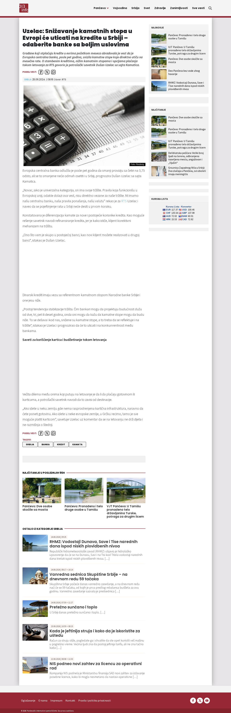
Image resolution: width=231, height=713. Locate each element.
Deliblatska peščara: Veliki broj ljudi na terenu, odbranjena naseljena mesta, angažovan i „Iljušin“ (186, 157)
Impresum (56, 700)
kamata (77, 444)
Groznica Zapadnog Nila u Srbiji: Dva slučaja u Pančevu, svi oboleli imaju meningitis (187, 171)
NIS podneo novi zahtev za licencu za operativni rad (96, 666)
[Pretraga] (210, 8)
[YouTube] (206, 700)
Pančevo (100, 8)
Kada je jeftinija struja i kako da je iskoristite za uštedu (95, 633)
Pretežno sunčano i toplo (73, 607)
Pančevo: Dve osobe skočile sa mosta (37, 508)
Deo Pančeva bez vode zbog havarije (184, 72)
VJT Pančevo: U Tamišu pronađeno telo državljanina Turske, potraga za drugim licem (125, 511)
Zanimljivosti (179, 8)
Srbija (135, 8)
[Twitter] (200, 700)
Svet (147, 8)
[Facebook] (193, 700)
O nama (42, 700)
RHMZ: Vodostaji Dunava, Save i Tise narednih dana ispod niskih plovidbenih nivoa (93, 544)
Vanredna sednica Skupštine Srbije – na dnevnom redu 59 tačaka (89, 576)
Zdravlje (160, 8)
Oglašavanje (28, 700)
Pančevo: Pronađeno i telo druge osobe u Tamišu (84, 508)
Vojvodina (120, 8)
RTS (124, 201)
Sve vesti (198, 8)
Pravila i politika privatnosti (94, 700)
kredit (61, 444)
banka (46, 444)
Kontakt (70, 700)
